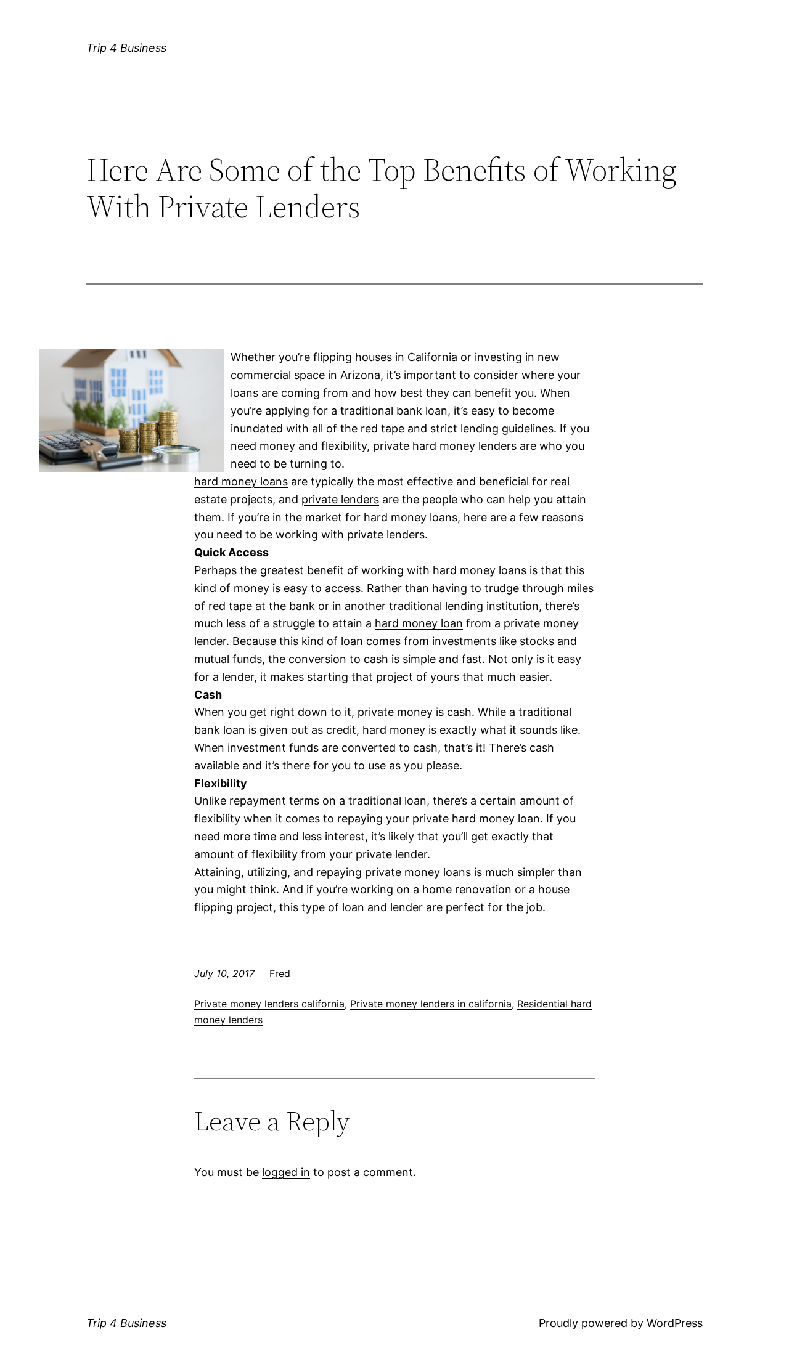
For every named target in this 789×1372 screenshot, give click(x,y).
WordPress (675, 1323)
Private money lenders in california (431, 1003)
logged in (286, 1172)
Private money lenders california (269, 1003)
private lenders (340, 499)
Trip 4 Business (126, 47)
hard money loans (241, 481)
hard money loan (419, 623)
